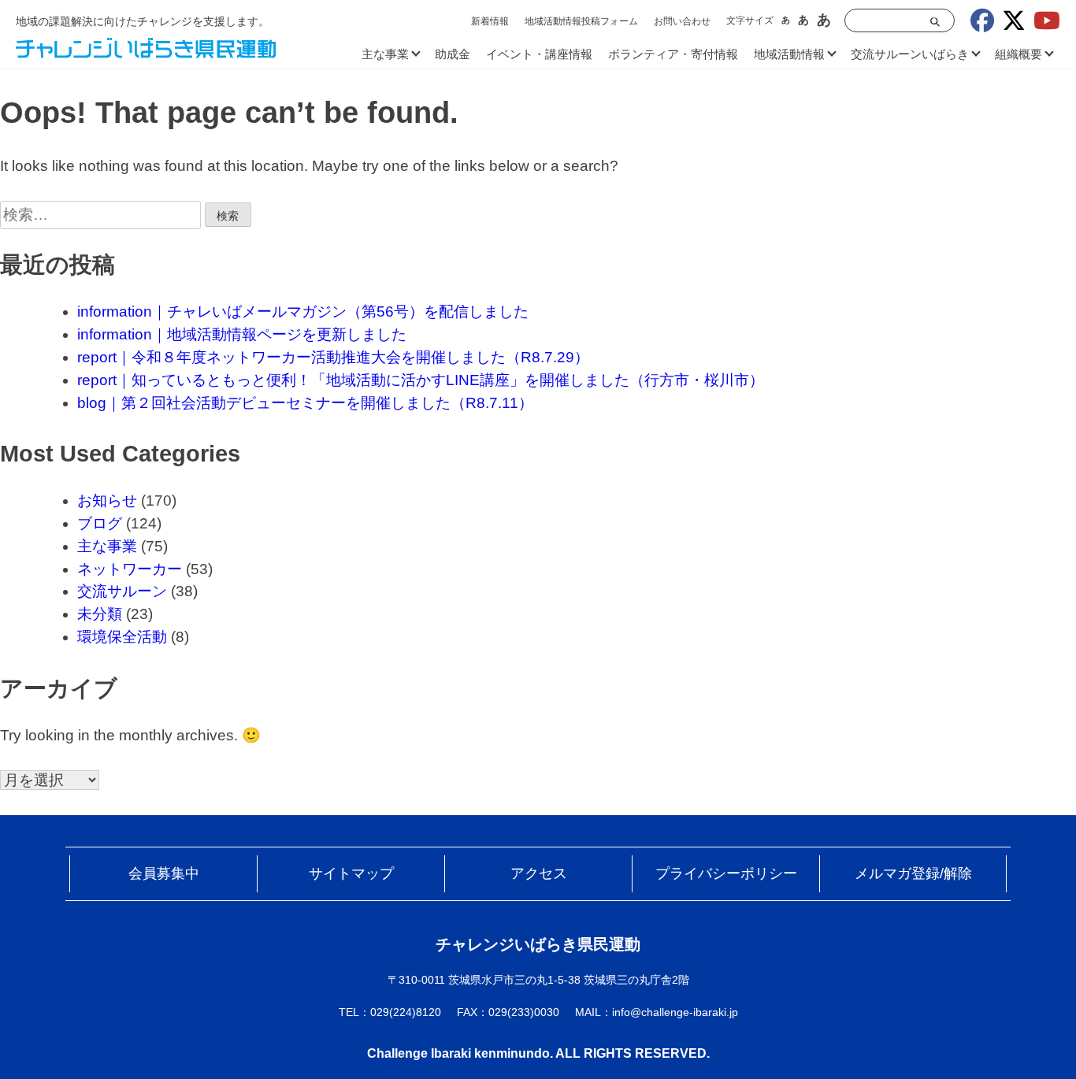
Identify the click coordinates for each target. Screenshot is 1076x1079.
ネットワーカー (129, 569)
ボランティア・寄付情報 (673, 54)
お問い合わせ (682, 21)
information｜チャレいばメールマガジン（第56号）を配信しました (303, 311)
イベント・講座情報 (539, 54)
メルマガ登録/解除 (913, 873)
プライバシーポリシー (726, 873)
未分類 (99, 614)
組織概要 (1018, 54)
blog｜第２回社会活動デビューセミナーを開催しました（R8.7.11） (305, 403)
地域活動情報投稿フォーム (581, 21)
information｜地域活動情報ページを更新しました (241, 334)
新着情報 (490, 21)
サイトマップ (351, 873)
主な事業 (385, 54)
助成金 (452, 54)
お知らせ (107, 500)
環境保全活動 (122, 636)
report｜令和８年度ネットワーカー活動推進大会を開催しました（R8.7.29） (333, 357)
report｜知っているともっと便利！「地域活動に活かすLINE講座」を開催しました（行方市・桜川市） (420, 380)
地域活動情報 (789, 54)
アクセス (538, 873)
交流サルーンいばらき (910, 54)
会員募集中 (163, 873)
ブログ (99, 523)
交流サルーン (122, 591)
